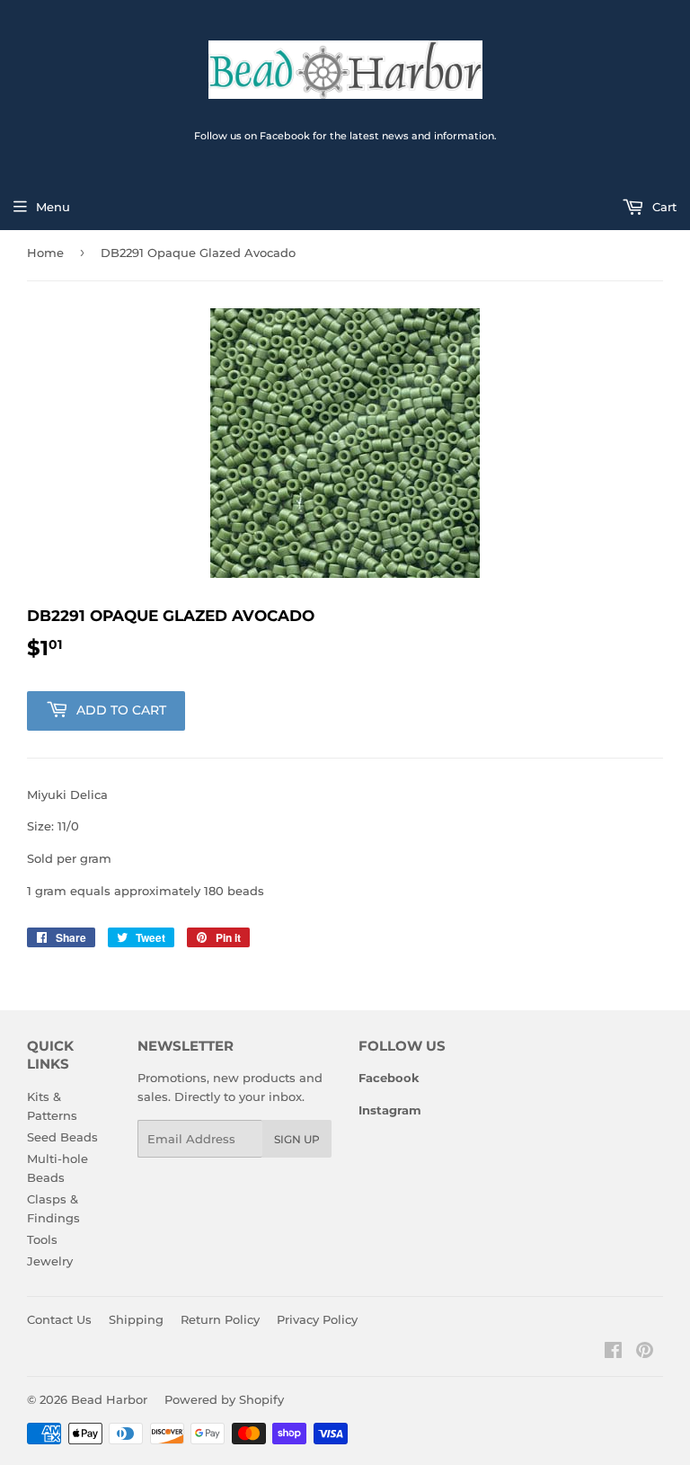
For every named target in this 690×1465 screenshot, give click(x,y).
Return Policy (220, 1319)
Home (45, 252)
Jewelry (50, 1261)
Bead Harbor (109, 1399)
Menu (53, 207)
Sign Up (297, 1139)
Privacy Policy (317, 1319)
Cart (663, 207)
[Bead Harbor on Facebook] (613, 1352)
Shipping (136, 1319)
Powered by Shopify (224, 1399)
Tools (42, 1239)
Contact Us (59, 1319)
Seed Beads (62, 1137)
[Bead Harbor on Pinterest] (644, 1352)
